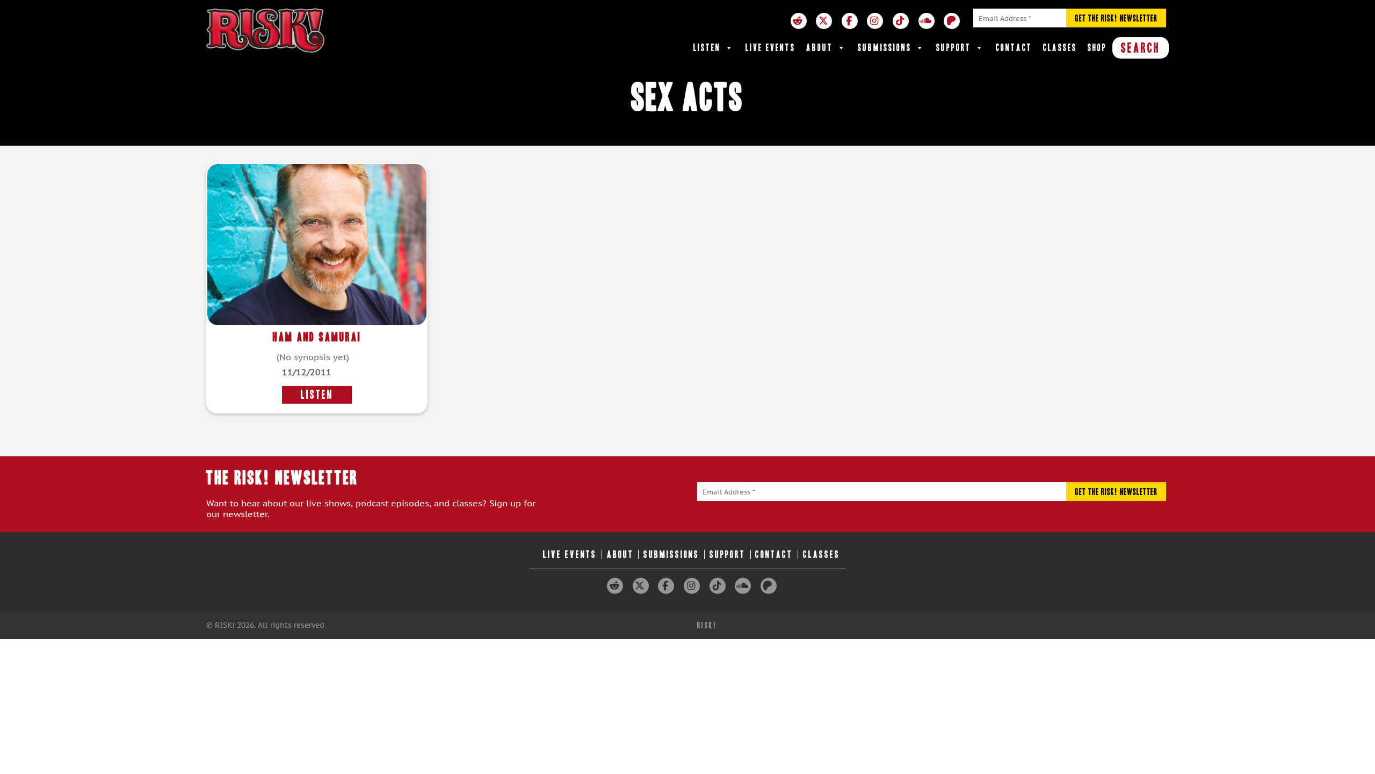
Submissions (884, 47)
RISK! (707, 625)
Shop (1097, 47)
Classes (1060, 47)
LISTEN (317, 394)
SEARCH (1140, 47)
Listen (707, 47)
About (819, 47)
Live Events (770, 47)
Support (953, 47)
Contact (1014, 47)
